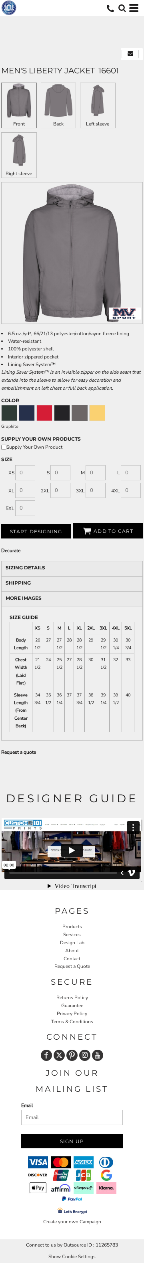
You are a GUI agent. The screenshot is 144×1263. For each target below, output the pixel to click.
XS (11, 473)
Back (58, 124)
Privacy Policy (72, 1013)
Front (19, 124)
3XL (80, 491)
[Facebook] (46, 1055)
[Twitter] (59, 1055)
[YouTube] (97, 1055)
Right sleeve (19, 173)
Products (72, 926)
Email (27, 1105)
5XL (10, 508)
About (72, 950)
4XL (115, 491)
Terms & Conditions (72, 1021)
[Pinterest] (72, 1055)
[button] (122, 8)
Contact (72, 958)
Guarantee (72, 1005)
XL (11, 491)
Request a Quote (72, 966)
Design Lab (72, 942)
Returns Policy (72, 997)
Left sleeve (97, 124)
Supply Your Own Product (34, 447)
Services (72, 934)
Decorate (10, 550)
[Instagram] (84, 1055)
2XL (45, 491)
